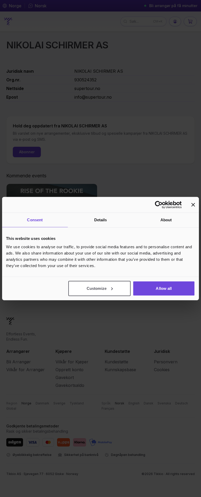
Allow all (164, 288)
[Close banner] (193, 205)
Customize (97, 288)
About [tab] (166, 220)
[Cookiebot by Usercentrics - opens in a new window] (159, 205)
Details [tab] (100, 220)
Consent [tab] (35, 220)
